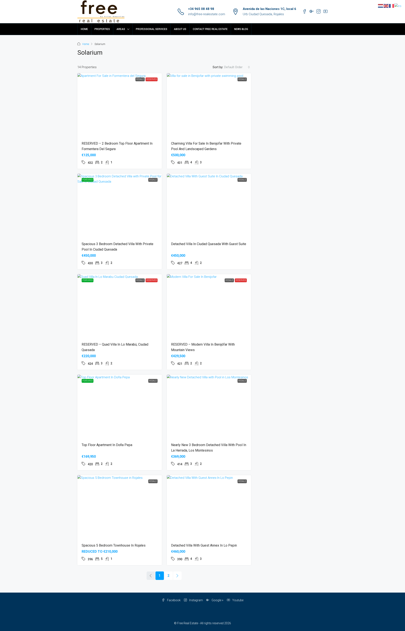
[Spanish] (398, 6)
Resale (140, 79)
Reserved (151, 79)
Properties (102, 29)
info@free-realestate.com (206, 14)
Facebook (173, 600)
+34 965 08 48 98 (201, 9)
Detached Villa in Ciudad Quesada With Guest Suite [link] (208, 244)
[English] (386, 6)
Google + (217, 600)
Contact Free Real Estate (210, 29)
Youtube (237, 600)
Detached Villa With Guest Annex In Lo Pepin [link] (204, 545)
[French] (391, 6)
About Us (180, 29)
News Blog (241, 29)
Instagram (196, 600)
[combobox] (237, 67)
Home (84, 29)
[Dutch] (380, 6)
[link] (119, 105)
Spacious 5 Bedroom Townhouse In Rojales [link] (114, 545)
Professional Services (151, 29)
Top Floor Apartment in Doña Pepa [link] (107, 445)
